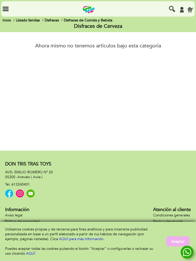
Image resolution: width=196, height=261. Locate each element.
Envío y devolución (168, 221)
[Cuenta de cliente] (182, 10)
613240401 (20, 184)
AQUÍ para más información (81, 239)
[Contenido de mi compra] (190, 10)
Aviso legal (13, 215)
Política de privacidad (22, 221)
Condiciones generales (171, 215)
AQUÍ (30, 253)
